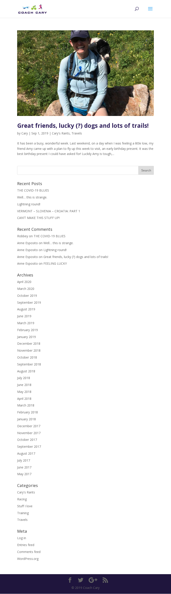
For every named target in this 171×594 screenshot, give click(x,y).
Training (23, 513)
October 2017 (27, 439)
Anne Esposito (27, 250)
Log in (21, 538)
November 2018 (29, 350)
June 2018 (24, 385)
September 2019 (29, 302)
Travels (76, 133)
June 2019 (24, 316)
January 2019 (26, 337)
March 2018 (25, 405)
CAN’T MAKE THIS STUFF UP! (38, 218)
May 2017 (24, 474)
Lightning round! (28, 204)
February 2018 (27, 412)
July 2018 (23, 378)
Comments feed (29, 552)
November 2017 (29, 433)
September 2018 (29, 364)
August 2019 (26, 309)
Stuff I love (25, 506)
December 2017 (28, 426)
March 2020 (25, 289)
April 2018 (24, 398)
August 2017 (26, 453)
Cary (24, 133)
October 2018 (27, 357)
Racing (22, 499)
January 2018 (26, 419)
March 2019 (25, 323)
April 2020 (24, 282)
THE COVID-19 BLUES (33, 190)
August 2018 (26, 371)
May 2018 (24, 392)
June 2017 (24, 467)
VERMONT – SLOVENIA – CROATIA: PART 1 (48, 211)
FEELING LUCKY (55, 263)
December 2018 (28, 343)
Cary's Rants (61, 133)
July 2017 (23, 460)
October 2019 (27, 295)
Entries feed (25, 545)
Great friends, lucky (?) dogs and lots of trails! (83, 126)
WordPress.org (28, 559)
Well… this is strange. (32, 197)
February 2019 (27, 330)
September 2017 (29, 446)
